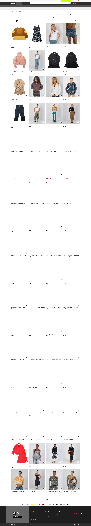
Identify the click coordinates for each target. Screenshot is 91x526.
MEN (25, 3)
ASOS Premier (33, 514)
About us (45, 509)
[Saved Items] (76, 3)
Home (12, 11)
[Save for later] (26, 42)
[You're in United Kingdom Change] (78, 1)
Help (31, 509)
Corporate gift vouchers (60, 513)
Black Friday (59, 514)
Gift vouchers (59, 511)
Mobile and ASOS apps (61, 509)
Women (16, 11)
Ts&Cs (74, 524)
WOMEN (19, 3)
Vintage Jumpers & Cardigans (71, 14)
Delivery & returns (33, 513)
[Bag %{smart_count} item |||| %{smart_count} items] (78, 3)
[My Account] (73, 3)
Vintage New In (51, 14)
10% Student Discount (34, 516)
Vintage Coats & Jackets (60, 14)
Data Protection (33, 519)
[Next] (79, 14)
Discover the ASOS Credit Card (62, 517)
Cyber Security (46, 516)
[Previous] (47, 14)
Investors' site (46, 514)
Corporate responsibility (47, 513)
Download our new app (66, 0)
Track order (32, 511)
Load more (45, 499)
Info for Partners (59, 516)
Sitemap (32, 517)
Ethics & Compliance (34, 520)
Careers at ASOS (46, 511)
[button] (74, 513)
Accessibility (78, 524)
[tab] (13, 6)
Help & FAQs (74, 0)
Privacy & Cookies (70, 524)
